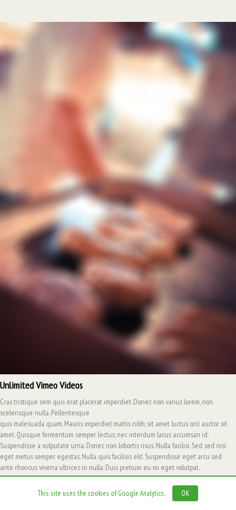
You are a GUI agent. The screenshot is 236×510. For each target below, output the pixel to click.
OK (185, 493)
